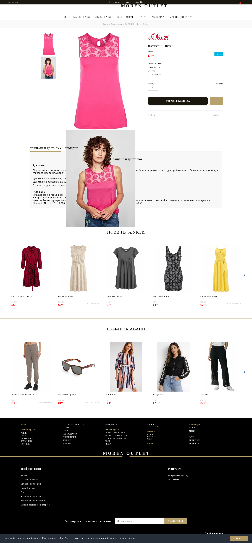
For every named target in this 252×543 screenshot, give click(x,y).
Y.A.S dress (111, 394)
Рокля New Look (161, 296)
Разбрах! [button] (239, 538)
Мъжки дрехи (103, 17)
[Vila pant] (220, 367)
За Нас (24, 475)
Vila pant (204, 394)
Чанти (144, 17)
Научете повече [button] (127, 538)
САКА (65, 431)
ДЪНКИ (66, 428)
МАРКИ (174, 17)
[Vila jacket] (173, 367)
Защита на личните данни (33, 500)
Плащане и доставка (45, 148)
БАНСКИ (67, 444)
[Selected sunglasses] (78, 367)
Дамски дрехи (82, 17)
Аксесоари (158, 17)
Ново (23, 424)
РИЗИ (107, 441)
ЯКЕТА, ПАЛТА (70, 434)
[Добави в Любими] (216, 101)
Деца (119, 17)
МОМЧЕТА (194, 444)
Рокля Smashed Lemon (21, 296)
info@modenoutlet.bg (178, 475)
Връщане (71, 148)
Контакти (186, 17)
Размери (219, 83)
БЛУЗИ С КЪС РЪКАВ (115, 433)
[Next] (243, 275)
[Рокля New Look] (173, 268)
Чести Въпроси (28, 488)
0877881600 (14, 2)
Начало (105, 24)
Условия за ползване (31, 496)
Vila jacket (158, 394)
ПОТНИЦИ (129, 24)
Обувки (130, 17)
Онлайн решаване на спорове (35, 505)
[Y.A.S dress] (126, 367)
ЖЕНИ (150, 434)
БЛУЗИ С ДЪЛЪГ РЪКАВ (116, 436)
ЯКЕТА (108, 444)
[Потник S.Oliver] (48, 44)
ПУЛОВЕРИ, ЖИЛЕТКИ (73, 424)
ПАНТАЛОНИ (27, 438)
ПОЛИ (23, 436)
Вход (23, 492)
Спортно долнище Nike (22, 394)
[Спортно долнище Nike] (31, 367)
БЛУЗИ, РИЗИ (27, 441)
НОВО (65, 17)
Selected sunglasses (67, 394)
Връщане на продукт (31, 484)
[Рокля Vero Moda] (78, 268)
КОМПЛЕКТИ (111, 424)
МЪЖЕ (150, 437)
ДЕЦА (150, 439)
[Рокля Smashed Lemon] (31, 268)
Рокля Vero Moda (66, 296)
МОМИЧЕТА (194, 440)
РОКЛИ (24, 433)
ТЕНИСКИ (67, 440)
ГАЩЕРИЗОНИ (69, 437)
